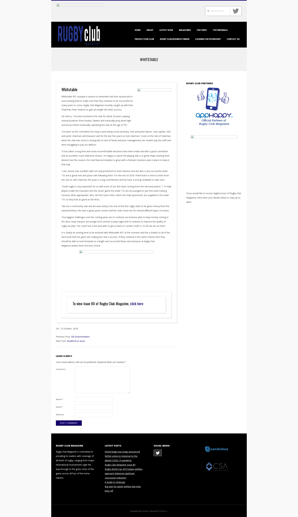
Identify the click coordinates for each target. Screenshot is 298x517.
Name (59, 399)
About (150, 30)
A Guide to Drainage (115, 482)
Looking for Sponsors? (208, 39)
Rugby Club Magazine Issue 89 (120, 464)
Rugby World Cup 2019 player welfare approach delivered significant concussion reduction (123, 473)
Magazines (185, 30)
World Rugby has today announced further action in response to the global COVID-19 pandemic (122, 456)
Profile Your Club (144, 39)
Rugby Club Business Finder (174, 39)
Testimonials (220, 30)
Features (202, 30)
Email (59, 407)
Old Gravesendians (80, 336)
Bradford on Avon (76, 340)
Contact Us (233, 39)
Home (138, 30)
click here (136, 303)
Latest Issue (166, 30)
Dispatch (145, 511)
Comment (60, 369)
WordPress (163, 511)
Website (60, 414)
